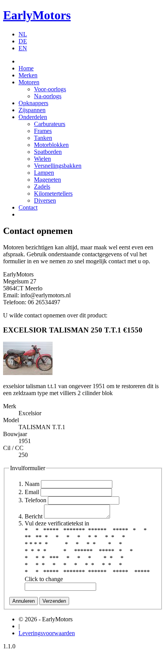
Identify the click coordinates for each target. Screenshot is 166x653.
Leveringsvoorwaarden (47, 633)
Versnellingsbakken (57, 165)
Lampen (44, 172)
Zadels (42, 186)
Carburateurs (49, 124)
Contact (28, 207)
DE (23, 41)
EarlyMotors (37, 15)
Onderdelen (33, 117)
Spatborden (48, 151)
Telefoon (35, 500)
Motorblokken (51, 145)
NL (23, 34)
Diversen (45, 200)
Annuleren (23, 601)
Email (32, 492)
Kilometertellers (53, 193)
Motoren (29, 82)
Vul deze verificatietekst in (57, 523)
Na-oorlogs (47, 96)
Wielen (42, 158)
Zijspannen (32, 110)
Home (26, 68)
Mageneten (47, 179)
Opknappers (33, 103)
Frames (43, 131)
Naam (32, 484)
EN (23, 48)
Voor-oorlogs (50, 89)
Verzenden (54, 601)
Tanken (43, 138)
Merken (28, 75)
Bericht (33, 516)
